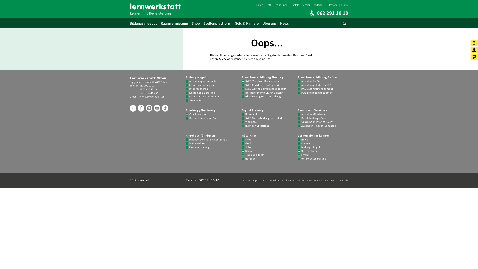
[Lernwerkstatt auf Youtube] (157, 109)
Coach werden (198, 114)
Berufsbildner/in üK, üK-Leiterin (264, 92)
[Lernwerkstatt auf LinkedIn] (133, 109)
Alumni (344, 5)
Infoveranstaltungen (201, 85)
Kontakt (295, 5)
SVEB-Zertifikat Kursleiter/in (262, 81)
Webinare (251, 121)
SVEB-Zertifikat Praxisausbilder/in (265, 88)
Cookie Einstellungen (293, 180)
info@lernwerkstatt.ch (151, 96)
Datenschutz (273, 180)
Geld (248, 143)
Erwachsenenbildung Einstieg (262, 77)
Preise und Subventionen (204, 96)
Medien (307, 5)
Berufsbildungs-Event (314, 118)
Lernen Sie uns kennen (314, 135)
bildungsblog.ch (311, 147)
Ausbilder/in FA (310, 81)
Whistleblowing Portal (326, 180)
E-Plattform (332, 5)
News (284, 23)
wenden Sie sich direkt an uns (252, 59)
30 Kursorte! (139, 180)
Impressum (258, 180)
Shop (196, 23)
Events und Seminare (312, 110)
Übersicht (251, 114)
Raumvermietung (174, 23)
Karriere (250, 151)
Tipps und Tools (254, 155)
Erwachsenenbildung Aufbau (318, 77)
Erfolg (305, 155)
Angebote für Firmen (200, 135)
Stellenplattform (217, 23)
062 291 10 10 (146, 85)
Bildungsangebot (143, 23)
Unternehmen (309, 151)
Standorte (195, 100)
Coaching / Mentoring (200, 110)
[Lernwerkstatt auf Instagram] (149, 109)
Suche (223, 59)
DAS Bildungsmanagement (317, 88)
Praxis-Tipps (280, 5)
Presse (305, 143)
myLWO (318, 5)
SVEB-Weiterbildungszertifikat (263, 118)
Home (259, 5)
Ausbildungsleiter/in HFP (316, 85)
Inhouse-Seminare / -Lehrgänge (208, 139)
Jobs (248, 147)
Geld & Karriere (247, 23)
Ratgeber (251, 158)
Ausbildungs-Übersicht (203, 81)
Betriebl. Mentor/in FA (202, 118)
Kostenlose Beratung (202, 92)
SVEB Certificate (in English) (262, 85)
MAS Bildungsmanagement (317, 92)
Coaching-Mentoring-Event (317, 121)
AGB (309, 180)
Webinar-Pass (197, 143)
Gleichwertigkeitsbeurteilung (263, 96)
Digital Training (252, 110)
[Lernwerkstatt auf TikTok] (165, 109)
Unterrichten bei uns (313, 158)
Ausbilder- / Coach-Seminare (318, 125)
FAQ (268, 5)
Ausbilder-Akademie (313, 114)
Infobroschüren (198, 88)
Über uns (269, 23)
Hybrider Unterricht (257, 125)
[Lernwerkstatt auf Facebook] (141, 109)
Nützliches (249, 135)
